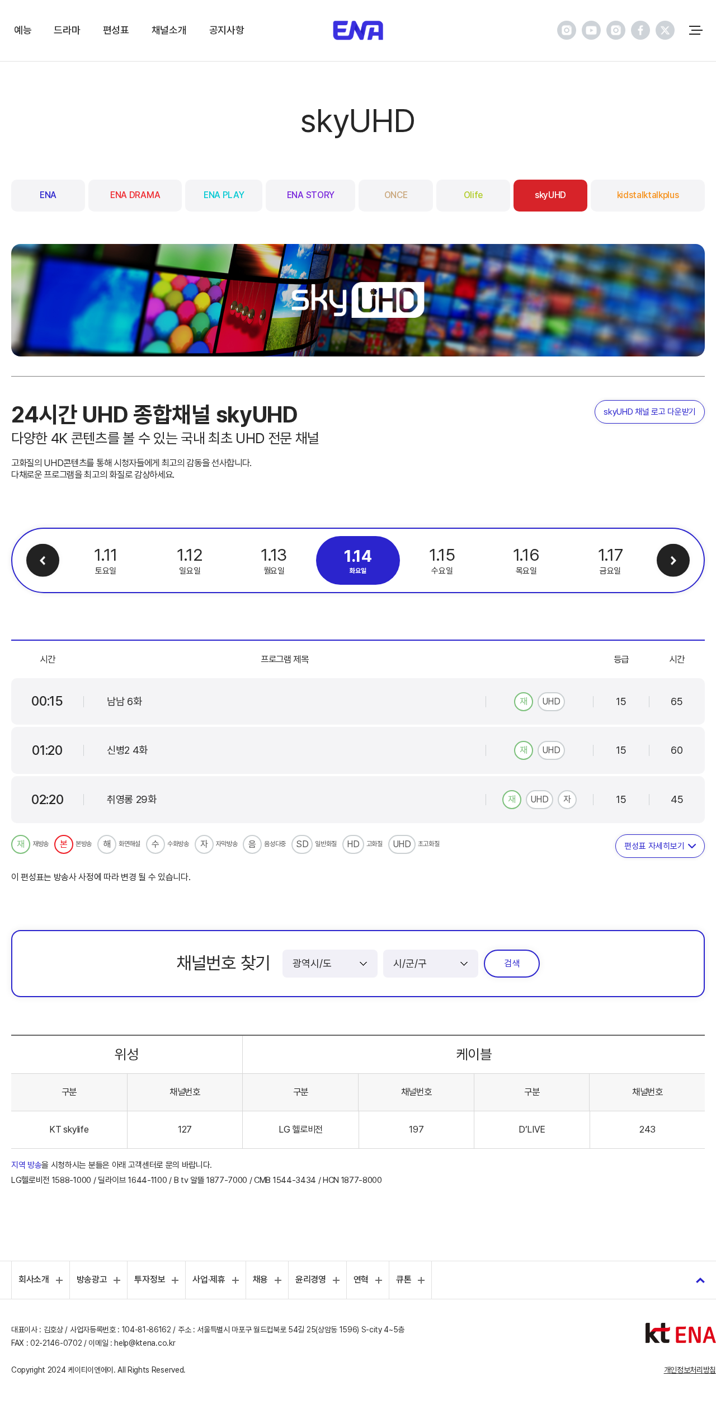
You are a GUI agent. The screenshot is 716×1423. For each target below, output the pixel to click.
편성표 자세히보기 (654, 846)
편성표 (116, 30)
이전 (42, 560)
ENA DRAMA (135, 195)
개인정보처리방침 (690, 1369)
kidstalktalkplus (648, 195)
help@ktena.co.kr (144, 1343)
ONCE (396, 195)
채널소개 (169, 30)
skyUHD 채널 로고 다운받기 (650, 412)
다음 (673, 560)
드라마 (67, 30)
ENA (48, 195)
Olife (473, 195)
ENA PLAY (224, 195)
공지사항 (226, 30)
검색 (512, 963)
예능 (22, 30)
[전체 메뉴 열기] (696, 30)
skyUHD (550, 195)
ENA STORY (311, 195)
